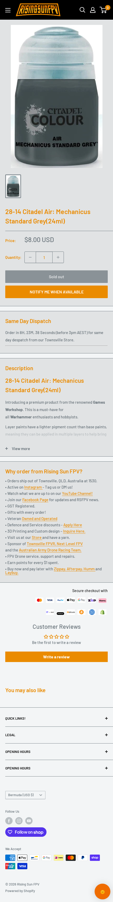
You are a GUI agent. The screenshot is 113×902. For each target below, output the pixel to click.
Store (37, 537)
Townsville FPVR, (42, 543)
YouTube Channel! (77, 493)
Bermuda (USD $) (21, 795)
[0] (103, 10)
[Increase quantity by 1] (58, 257)
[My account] (92, 10)
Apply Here (72, 524)
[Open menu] (8, 10)
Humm (89, 568)
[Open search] (82, 10)
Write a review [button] (56, 656)
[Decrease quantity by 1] (30, 257)
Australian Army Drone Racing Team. (50, 550)
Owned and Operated (39, 518)
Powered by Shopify (20, 891)
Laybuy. (11, 572)
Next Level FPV (70, 543)
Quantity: (13, 257)
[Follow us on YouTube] (29, 820)
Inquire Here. (74, 531)
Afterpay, (75, 568)
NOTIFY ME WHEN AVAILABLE (57, 291)
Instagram (33, 487)
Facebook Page (35, 499)
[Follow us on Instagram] (19, 820)
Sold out (56, 276)
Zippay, (60, 568)
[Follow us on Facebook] (9, 820)
